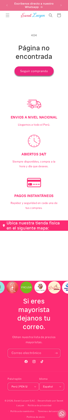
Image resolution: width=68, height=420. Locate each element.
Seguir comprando (34, 71)
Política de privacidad (40, 405)
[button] (7, 15)
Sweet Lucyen (21, 400)
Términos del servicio (49, 411)
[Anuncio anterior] (7, 5)
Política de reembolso (22, 411)
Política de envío (36, 417)
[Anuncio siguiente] (61, 5)
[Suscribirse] (56, 353)
